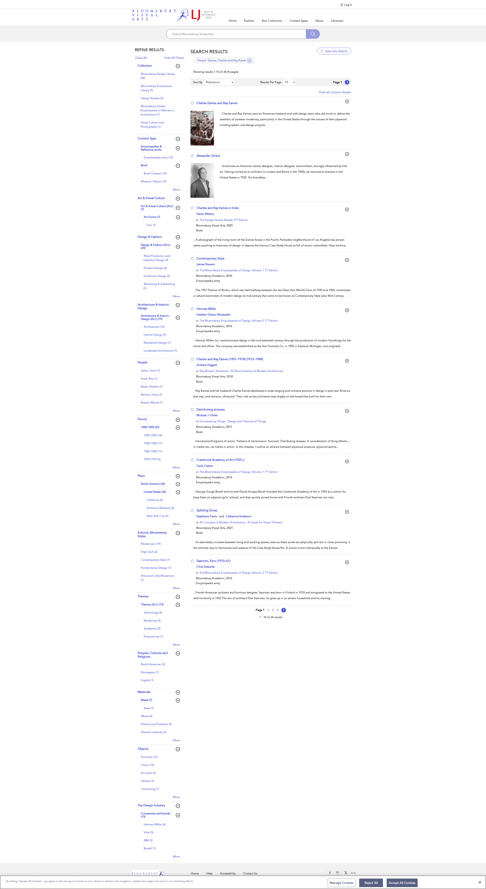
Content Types (299, 20)
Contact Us (250, 873)
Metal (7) (146, 700)
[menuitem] (159, 78)
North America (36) (153, 484)
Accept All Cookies (402, 883)
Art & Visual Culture (151, 198)
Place (141, 476)
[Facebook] (330, 872)
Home (233, 20)
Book (144, 165)
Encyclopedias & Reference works (151, 148)
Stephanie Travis (206, 516)
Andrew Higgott (206, 365)
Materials (144, 692)
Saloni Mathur (205, 214)
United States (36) (155, 492)
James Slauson (205, 264)
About (319, 20)
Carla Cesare (204, 465)
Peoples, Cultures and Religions (153, 654)
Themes (143, 596)
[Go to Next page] (347, 82)
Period (142, 419)
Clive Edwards (205, 566)
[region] (243, 882)
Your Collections (272, 20)
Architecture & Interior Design (153, 306)
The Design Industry (151, 805)
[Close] (480, 882)
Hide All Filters (174, 58)
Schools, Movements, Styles (152, 534)
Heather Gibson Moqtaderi (213, 314)
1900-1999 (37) (150, 427)
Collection (145, 65)
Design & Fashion (150, 237)
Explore (249, 20)
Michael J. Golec (207, 415)
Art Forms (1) (152, 217)
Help (209, 873)
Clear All (141, 58)
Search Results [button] (209, 51)
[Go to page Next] (283, 610)
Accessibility (228, 873)
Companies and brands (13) (155, 815)
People (142, 362)
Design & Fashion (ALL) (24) (155, 246)
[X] (346, 872)
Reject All (371, 883)
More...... (178, 189)
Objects (143, 749)
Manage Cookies (341, 883)
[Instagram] (338, 872)
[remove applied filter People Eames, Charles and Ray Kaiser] (249, 60)
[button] (192, 103)
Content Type (147, 138)
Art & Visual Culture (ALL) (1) (157, 207)
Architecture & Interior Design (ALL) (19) (155, 317)
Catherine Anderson (238, 516)
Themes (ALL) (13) (152, 604)
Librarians (337, 20)
